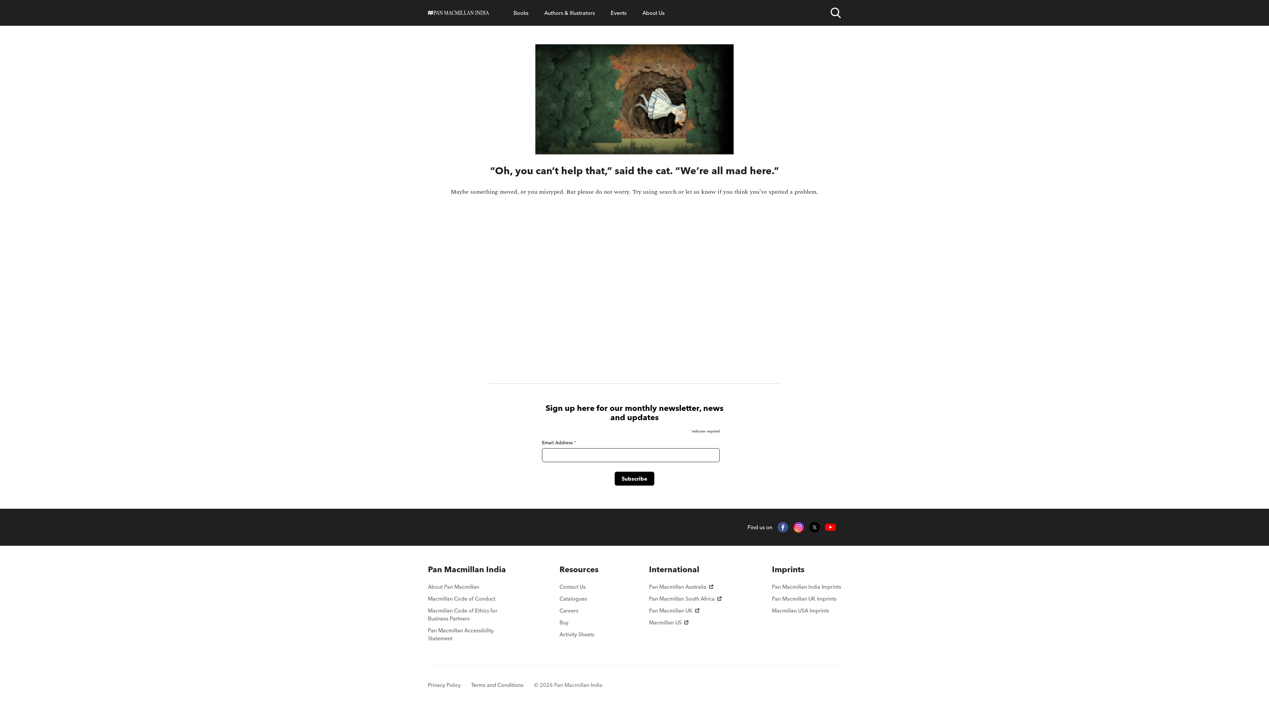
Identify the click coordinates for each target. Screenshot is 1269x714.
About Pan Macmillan (453, 586)
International (674, 569)
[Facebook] (783, 527)
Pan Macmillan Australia (678, 586)
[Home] (458, 13)
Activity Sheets (576, 634)
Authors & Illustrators (569, 13)
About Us (653, 13)
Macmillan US (665, 622)
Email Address (559, 443)
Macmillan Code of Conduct (461, 598)
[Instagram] (798, 527)
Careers (568, 610)
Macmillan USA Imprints (800, 610)
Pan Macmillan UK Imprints (804, 598)
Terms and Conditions (497, 685)
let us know (700, 191)
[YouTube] (830, 527)
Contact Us (572, 586)
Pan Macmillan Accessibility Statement (461, 634)
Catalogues (573, 598)
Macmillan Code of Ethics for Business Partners (462, 614)
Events (619, 13)
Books (521, 13)
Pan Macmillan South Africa (682, 598)
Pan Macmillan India (467, 569)
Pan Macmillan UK (671, 610)
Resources (578, 569)
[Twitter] (814, 527)
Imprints (788, 569)
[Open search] (835, 13)
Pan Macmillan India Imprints (806, 586)
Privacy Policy (444, 685)
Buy (563, 622)
